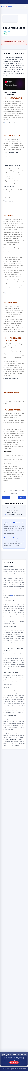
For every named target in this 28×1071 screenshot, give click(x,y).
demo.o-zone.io (6, 31)
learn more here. (16, 1069)
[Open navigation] (25, 6)
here (11, 595)
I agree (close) (14, 1062)
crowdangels (6, 6)
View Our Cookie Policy (14, 1065)
